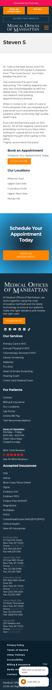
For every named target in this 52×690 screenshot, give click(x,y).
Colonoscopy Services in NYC (19, 353)
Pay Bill (38, 9)
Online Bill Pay (11, 416)
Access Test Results (26, 18)
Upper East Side (17, 183)
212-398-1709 (17, 546)
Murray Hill (14, 198)
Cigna (6, 487)
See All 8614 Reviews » (15, 459)
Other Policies (16, 655)
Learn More (14, 320)
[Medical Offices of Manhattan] (23, 27)
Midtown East (16, 178)
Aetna (6, 478)
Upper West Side (17, 193)
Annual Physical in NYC (16, 348)
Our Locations (11, 406)
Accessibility (15, 659)
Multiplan (8, 510)
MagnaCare (9, 505)
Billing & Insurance (14, 402)
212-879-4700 (18, 566)
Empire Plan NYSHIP (15, 501)
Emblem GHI (10, 491)
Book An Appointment (26, 255)
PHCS (6, 514)
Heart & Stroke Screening (18, 371)
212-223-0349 (17, 609)
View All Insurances (14, 528)
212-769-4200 (18, 589)
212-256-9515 (17, 629)
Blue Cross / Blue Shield (17, 482)
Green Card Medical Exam (18, 380)
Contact (7, 397)
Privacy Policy (15, 645)
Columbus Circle (17, 188)
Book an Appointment (14, 10)
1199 (5, 473)
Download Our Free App (26, 3)
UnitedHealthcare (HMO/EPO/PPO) (23, 519)
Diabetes (8, 362)
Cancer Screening (13, 357)
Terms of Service (17, 650)
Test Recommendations (16, 420)
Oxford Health (11, 524)
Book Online (19, 161)
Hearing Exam (11, 376)
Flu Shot (8, 366)
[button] (46, 27)
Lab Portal (9, 411)
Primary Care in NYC (14, 343)
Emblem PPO (11, 496)
